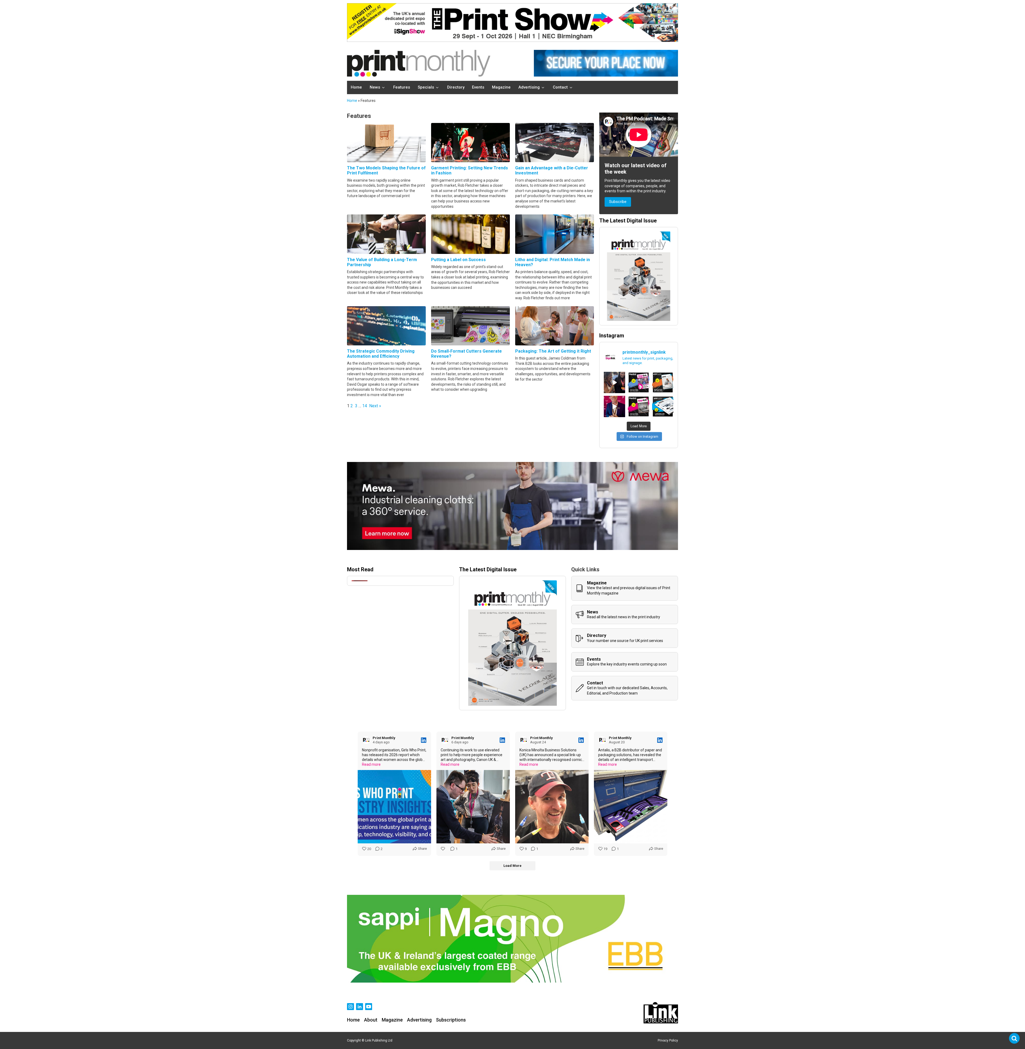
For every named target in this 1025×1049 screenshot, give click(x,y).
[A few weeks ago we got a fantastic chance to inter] (614, 382)
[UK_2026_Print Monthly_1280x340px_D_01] (512, 549)
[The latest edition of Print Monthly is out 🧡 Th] (662, 382)
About (370, 1020)
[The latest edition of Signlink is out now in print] (638, 406)
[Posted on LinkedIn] (423, 740)
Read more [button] (371, 764)
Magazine (392, 1020)
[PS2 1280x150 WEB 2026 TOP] (512, 40)
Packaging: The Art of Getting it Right (553, 351)
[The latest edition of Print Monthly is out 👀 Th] (662, 406)
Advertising (419, 1020)
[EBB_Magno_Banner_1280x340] (512, 981)
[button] (377, 87)
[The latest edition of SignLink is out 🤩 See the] (638, 382)
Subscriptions (451, 1020)
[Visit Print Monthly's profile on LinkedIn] (366, 740)
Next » (375, 405)
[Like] (443, 849)
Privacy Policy (668, 1040)
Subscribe (617, 201)
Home (352, 100)
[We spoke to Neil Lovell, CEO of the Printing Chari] (614, 406)
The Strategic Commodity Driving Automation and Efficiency (381, 354)
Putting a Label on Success (458, 259)
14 (364, 405)
